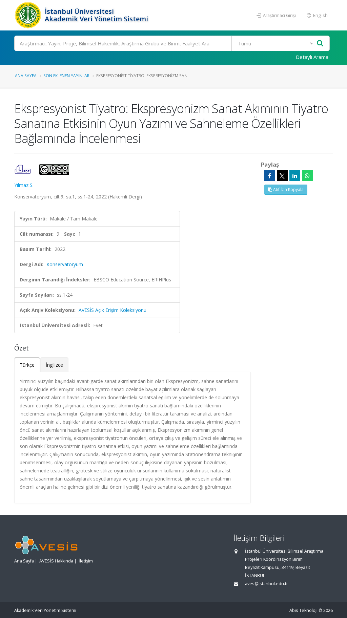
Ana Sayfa (26, 75)
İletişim (86, 561)
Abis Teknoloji (303, 610)
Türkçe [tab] (27, 365)
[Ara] (320, 43)
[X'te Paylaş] (282, 175)
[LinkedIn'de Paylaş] (294, 175)
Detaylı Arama (312, 57)
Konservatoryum (64, 264)
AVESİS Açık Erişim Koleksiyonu (112, 310)
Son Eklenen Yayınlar (66, 75)
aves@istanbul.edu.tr (266, 584)
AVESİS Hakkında (56, 561)
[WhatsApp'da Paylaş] (307, 175)
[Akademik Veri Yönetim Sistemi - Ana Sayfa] (28, 15)
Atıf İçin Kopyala (288, 189)
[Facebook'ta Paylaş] (269, 175)
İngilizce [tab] (54, 365)
